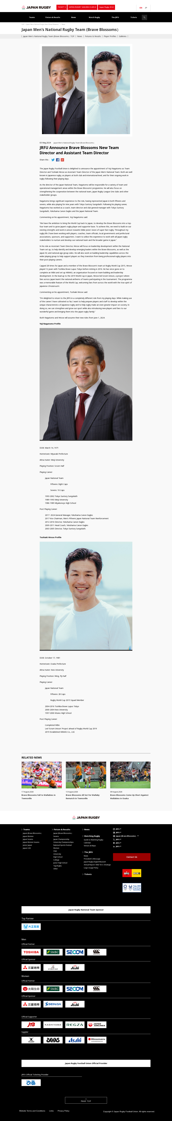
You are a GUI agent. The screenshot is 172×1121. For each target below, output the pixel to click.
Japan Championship (61, 839)
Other (55, 869)
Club (55, 851)
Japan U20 (27, 848)
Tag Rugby (57, 866)
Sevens (56, 836)
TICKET (61, 7)
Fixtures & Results (93, 36)
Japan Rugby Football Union (36, 7)
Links (51, 1111)
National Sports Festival (62, 845)
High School (57, 857)
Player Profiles (110, 36)
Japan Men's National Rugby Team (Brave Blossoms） (43, 24)
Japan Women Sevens (31, 842)
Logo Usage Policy (91, 868)
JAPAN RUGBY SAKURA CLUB (81, 7)
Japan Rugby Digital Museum (95, 862)
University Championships (63, 842)
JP (146, 8)
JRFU (118, 829)
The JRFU (115, 17)
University (57, 854)
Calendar (87, 843)
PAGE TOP (86, 1101)
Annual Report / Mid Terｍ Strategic (97, 865)
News (73, 17)
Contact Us (131, 857)
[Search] (144, 17)
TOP (23, 24)
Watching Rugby (92, 836)
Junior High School (60, 863)
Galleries (122, 36)
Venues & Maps (90, 846)
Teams (32, 17)
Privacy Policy (63, 1111)
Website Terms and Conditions (32, 1111)
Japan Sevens (28, 839)
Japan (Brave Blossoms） (32, 833)
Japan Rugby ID (105, 7)
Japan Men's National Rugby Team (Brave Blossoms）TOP (48, 36)
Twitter (53, 159)
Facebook (57, 159)
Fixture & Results (52, 17)
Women (56, 848)
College (56, 860)
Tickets (133, 17)
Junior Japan (27, 845)
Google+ (62, 159)
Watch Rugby (94, 17)
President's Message (92, 859)
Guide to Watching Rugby (93, 840)
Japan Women (28, 836)
